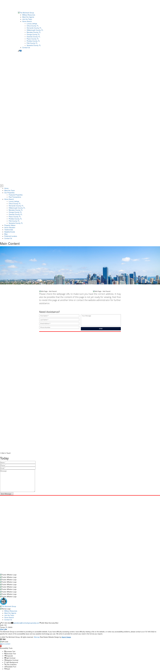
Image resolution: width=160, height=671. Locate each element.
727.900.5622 (6, 623)
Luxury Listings (32, 23)
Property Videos (9, 225)
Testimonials (8, 230)
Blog (5, 234)
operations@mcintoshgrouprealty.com (26, 623)
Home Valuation (9, 227)
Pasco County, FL (33, 39)
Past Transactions (15, 197)
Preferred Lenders (10, 236)
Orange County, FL (33, 34)
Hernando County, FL (34, 28)
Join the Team (27, 19)
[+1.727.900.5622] (18, 51)
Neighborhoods (9, 232)
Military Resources (28, 15)
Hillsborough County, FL (35, 30)
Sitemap (37, 637)
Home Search (27, 21)
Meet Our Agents (28, 17)
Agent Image (66, 637)
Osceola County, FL (33, 36)
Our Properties (9, 193)
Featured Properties (16, 195)
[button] (1, 646)
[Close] (1, 185)
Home (6, 188)
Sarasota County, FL (34, 45)
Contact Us (26, 47)
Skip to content (5, 644)
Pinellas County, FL (33, 41)
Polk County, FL (32, 43)
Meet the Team (9, 190)
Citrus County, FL (33, 26)
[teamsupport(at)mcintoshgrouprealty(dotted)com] (20, 51)
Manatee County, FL (34, 32)
